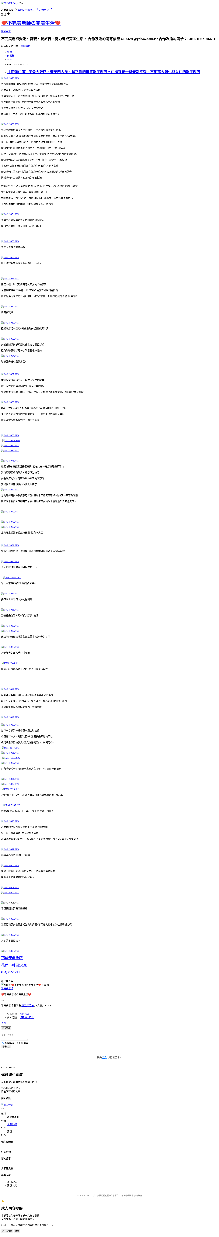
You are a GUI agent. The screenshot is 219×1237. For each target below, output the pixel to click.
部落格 (10, 55)
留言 (31, 1005)
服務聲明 (138, 1195)
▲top (4, 1022)
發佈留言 (6, 1047)
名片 (9, 59)
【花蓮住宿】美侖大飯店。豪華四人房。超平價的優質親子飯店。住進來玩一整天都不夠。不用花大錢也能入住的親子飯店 (103, 72)
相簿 (9, 52)
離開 (17, 1231)
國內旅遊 (24, 1014)
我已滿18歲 (7, 1231)
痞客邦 (25, 1005)
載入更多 (6, 1028)
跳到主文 (6, 31)
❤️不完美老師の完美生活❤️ (31, 23)
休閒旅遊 (25, 46)
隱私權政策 (126, 1195)
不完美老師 (7, 988)
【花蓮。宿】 (27, 1017)
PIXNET (87, 1195)
